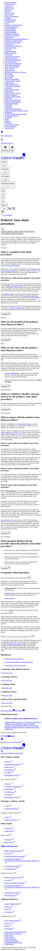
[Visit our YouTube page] (9, 737)
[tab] (4, 232)
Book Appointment (11, 2)
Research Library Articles (12, 93)
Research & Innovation (12, 90)
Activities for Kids (10, 48)
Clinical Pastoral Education (13, 109)
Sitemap (7, 909)
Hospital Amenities (10, 32)
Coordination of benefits (12, 866)
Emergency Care (10, 4)
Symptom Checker (10, 20)
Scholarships (9, 112)
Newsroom (8, 828)
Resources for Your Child (12, 42)
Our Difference (9, 770)
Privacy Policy (9, 937)
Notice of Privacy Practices (13, 934)
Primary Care (9, 9)
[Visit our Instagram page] (6, 737)
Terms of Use (9, 935)
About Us (8, 762)
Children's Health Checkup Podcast (16, 114)
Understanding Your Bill (12, 56)
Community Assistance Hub (13, 41)
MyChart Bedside (10, 28)
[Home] (21, 156)
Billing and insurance (9, 846)
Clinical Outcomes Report (13, 86)
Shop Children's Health (12, 904)
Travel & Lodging (10, 51)
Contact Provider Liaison (12, 81)
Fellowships (8, 105)
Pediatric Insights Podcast (12, 96)
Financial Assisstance (11, 58)
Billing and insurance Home (13, 851)
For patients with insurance (13, 63)
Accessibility (9, 912)
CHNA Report (9, 944)
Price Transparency (11, 62)
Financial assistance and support (14, 856)
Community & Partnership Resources (16, 39)
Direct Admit (9, 77)
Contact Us (8, 906)
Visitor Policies (9, 37)
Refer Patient (9, 74)
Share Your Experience (12, 67)
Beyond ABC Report (11, 116)
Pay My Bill (8, 55)
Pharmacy (8, 11)
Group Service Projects (12, 124)
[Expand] (29, 577)
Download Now (10, 21)
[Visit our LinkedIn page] (11, 737)
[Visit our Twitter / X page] (4, 737)
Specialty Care (9, 7)
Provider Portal (9, 76)
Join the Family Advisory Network (15, 72)
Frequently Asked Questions (13, 25)
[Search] (14, 208)
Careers (7, 806)
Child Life (8, 49)
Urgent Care (8, 6)
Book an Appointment (11, 16)
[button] (21, 577)
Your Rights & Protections (13, 60)
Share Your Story (10, 70)
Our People (8, 772)
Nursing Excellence (11, 95)
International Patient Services (14, 942)
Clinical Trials (9, 91)
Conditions (8, 18)
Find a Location (9, 13)
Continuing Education (11, 103)
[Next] (3, 229)
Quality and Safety (10, 939)
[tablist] (21, 233)
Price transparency (10, 869)
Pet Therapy (8, 123)
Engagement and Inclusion (13, 764)
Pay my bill (8, 853)
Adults (7, 119)
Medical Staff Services (12, 84)
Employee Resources (11, 808)
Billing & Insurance (11, 53)
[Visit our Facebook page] (2, 737)
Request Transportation (12, 79)
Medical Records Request (13, 65)
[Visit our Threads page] (14, 737)
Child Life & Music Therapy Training (16, 110)
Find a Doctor (9, 14)
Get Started (8, 117)
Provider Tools (9, 83)
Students (7, 121)
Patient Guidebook (10, 30)
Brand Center (9, 831)
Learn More (8, 88)
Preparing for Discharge (12, 35)
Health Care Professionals (13, 100)
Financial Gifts (9, 128)
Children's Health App (11, 27)
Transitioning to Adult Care (13, 46)
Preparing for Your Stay (12, 34)
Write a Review (9, 69)
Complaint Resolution (11, 941)
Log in (7, 23)
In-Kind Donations (10, 126)
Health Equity (9, 767)
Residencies (8, 107)
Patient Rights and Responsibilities (15, 932)
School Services (10, 44)
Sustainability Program (12, 775)
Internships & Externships (13, 102)
